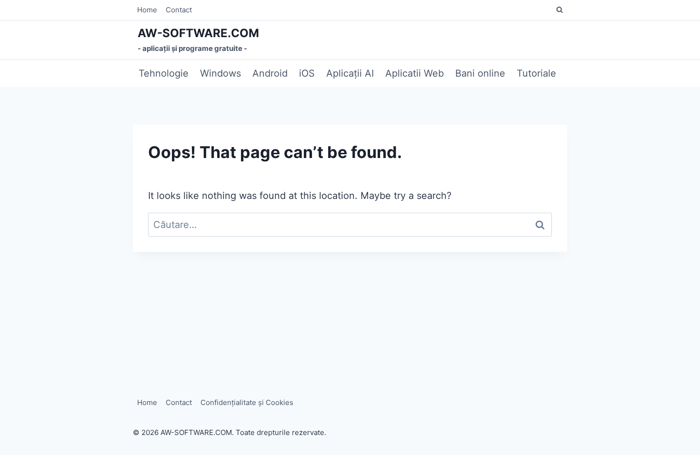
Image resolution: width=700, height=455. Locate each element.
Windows (220, 73)
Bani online (480, 73)
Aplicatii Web (414, 73)
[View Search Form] (559, 10)
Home (147, 9)
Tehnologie (164, 73)
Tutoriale (536, 73)
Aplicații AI (350, 73)
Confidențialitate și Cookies (246, 402)
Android (270, 73)
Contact (179, 9)
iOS (307, 73)
